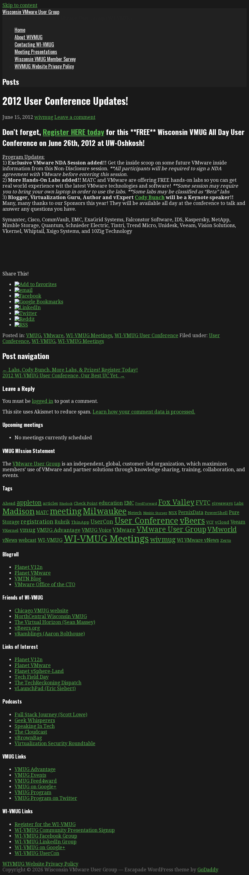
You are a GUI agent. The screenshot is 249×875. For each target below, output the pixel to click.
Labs (239, 503)
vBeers (192, 520)
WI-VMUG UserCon (37, 853)
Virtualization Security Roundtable (55, 743)
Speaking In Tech (35, 726)
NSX (173, 512)
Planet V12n (29, 567)
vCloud (222, 522)
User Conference (146, 520)
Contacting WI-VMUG (34, 44)
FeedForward (146, 504)
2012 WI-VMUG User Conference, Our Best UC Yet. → (63, 376)
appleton (29, 502)
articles (50, 503)
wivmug (43, 117)
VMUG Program (33, 792)
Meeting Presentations (36, 51)
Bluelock (66, 504)
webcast (27, 540)
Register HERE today (73, 131)
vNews (9, 540)
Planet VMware (33, 573)
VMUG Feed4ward (36, 781)
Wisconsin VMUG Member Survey (45, 59)
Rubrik (62, 522)
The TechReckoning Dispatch (48, 683)
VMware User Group (36, 464)
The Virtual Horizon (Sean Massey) (55, 622)
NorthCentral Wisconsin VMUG (51, 616)
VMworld (222, 529)
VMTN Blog (28, 579)
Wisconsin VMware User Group (30, 12)
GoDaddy (207, 870)
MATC (42, 512)
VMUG (33, 335)
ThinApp (80, 522)
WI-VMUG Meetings (89, 335)
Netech (135, 512)
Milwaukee (105, 511)
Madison (18, 511)
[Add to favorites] (35, 284)
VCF (210, 522)
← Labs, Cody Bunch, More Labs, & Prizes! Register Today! (70, 370)
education (111, 503)
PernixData (190, 512)
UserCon (101, 521)
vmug (28, 530)
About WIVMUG (29, 37)
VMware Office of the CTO (45, 584)
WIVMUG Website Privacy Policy (44, 66)
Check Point (85, 503)
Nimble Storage (155, 513)
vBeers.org (27, 628)
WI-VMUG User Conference (146, 335)
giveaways (222, 503)
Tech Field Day (32, 677)
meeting (66, 511)
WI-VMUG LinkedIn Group (46, 842)
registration (37, 521)
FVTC (203, 502)
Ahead (8, 503)
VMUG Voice (96, 530)
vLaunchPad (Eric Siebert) (45, 688)
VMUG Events (30, 775)
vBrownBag (28, 738)
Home (20, 29)
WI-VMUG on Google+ (40, 847)
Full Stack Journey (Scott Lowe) (51, 715)
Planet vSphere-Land (39, 671)
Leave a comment (74, 117)
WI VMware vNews (198, 540)
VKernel (10, 530)
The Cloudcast (31, 732)
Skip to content (19, 5)
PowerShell (216, 512)
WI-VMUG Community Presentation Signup (65, 830)
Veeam (237, 522)
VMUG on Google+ (35, 787)
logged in (42, 401)
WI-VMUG (43, 341)
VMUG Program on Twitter (46, 798)
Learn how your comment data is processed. (144, 412)
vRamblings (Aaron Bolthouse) (50, 634)
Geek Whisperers (35, 720)
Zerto (225, 540)
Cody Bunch (150, 197)
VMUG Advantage (58, 530)
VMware (53, 335)
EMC (129, 503)
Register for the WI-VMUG (45, 824)
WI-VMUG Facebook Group (46, 836)
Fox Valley (176, 502)
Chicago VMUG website (41, 611)
